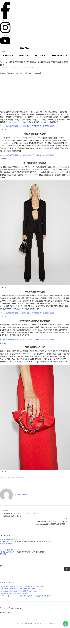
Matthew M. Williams (18, 477)
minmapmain (5, 68)
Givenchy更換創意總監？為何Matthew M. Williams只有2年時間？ (33, 541)
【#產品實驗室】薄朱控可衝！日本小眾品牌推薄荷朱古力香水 (17, 588)
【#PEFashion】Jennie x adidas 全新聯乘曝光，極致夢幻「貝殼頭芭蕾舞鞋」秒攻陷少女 (25, 596)
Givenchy (7, 477)
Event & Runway (21, 68)
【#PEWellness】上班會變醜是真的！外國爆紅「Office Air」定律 (18, 591)
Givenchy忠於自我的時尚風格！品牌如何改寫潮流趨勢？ (29, 552)
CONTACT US (35, 620)
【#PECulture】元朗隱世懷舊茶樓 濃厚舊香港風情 (14, 593)
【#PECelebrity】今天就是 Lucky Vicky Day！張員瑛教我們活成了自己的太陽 (21, 586)
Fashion (14, 68)
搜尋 (1, 566)
